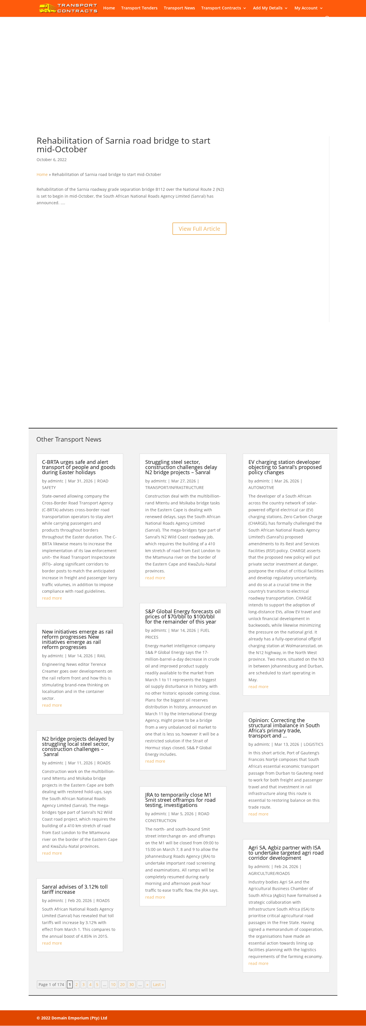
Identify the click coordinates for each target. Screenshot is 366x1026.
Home (109, 8)
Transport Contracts (221, 8)
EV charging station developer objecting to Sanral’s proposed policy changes (285, 467)
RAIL (101, 655)
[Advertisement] (183, 82)
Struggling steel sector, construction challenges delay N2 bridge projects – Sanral (181, 467)
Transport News (179, 8)
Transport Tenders (139, 8)
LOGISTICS (313, 744)
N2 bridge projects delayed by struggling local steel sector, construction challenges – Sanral (78, 746)
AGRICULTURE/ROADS (269, 873)
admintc (55, 481)
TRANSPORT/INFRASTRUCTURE (174, 487)
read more (52, 598)
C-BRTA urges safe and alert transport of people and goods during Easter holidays (79, 467)
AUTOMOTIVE (261, 487)
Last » (158, 984)
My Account (306, 8)
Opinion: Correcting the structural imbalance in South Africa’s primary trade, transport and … (284, 728)
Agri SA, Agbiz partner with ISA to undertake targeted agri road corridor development (286, 852)
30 (131, 984)
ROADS (104, 763)
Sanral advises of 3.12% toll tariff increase (75, 889)
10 (113, 984)
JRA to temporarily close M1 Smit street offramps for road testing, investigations (180, 799)
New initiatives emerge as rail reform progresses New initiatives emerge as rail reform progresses (77, 639)
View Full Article (199, 229)
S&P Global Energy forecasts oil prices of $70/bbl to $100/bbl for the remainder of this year (183, 616)
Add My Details (268, 8)
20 (122, 984)
